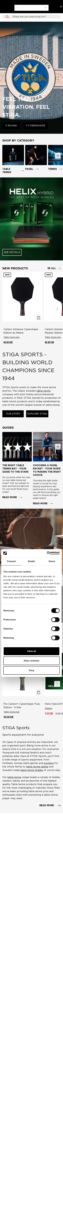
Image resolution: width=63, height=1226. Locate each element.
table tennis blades (31, 770)
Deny (31, 670)
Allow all (31, 651)
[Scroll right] (57, 309)
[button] (31, 16)
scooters (49, 763)
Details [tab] (31, 561)
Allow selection (32, 660)
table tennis (14, 777)
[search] (34, 16)
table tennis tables (37, 766)
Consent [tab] (11, 561)
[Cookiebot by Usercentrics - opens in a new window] (47, 553)
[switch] (55, 619)
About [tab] (51, 561)
